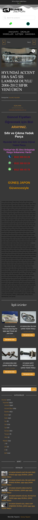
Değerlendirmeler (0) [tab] (17, 110)
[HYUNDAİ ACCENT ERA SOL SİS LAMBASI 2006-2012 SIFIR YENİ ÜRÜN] (34, 42)
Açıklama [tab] (17, 106)
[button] (33, 51)
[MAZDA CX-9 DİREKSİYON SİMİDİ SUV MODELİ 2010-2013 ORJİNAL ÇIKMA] (3, 42)
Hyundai (17, 97)
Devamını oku (10, 339)
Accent (11, 97)
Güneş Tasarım (25, 517)
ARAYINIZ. (19, 127)
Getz (25, 370)
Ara (34, 389)
